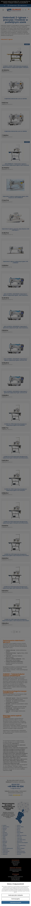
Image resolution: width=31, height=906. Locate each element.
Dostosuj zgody (15, 899)
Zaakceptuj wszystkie (15, 902)
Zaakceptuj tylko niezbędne (15, 895)
